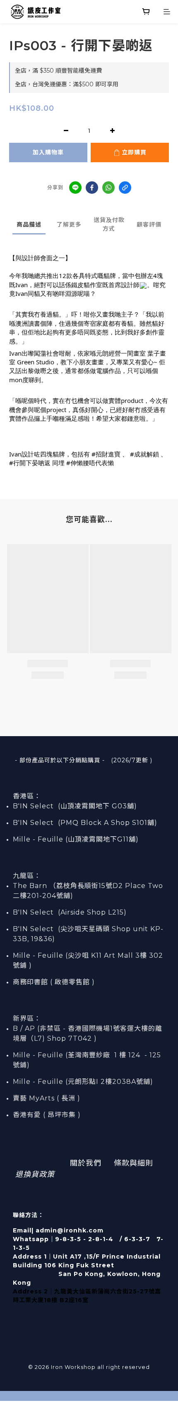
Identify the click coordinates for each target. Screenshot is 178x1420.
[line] (75, 187)
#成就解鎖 (144, 454)
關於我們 (85, 1163)
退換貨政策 (35, 1174)
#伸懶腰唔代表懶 (90, 463)
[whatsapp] (108, 187)
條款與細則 (133, 1163)
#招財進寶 (105, 454)
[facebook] (92, 187)
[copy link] (125, 187)
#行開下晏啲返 (30, 463)
